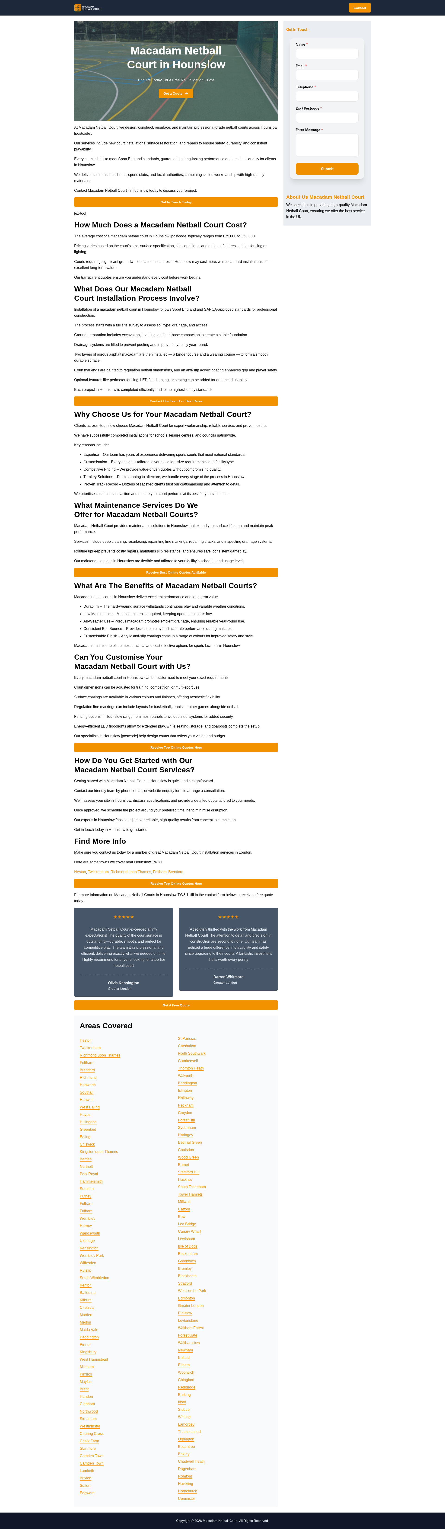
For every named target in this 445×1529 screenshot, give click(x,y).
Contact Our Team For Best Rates (176, 401)
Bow (181, 1217)
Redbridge (186, 1387)
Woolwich (186, 1372)
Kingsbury (88, 1352)
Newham (185, 1350)
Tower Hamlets (190, 1194)
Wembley (87, 1218)
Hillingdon (88, 1122)
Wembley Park (92, 1256)
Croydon (185, 1113)
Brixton (85, 1478)
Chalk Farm (89, 1441)
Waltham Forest (191, 1328)
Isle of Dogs (187, 1246)
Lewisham (186, 1239)
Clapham (87, 1404)
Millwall (184, 1202)
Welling (184, 1417)
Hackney (185, 1179)
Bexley (183, 1454)
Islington (185, 1090)
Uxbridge (87, 1241)
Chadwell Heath (191, 1461)
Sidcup (184, 1409)
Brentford (175, 872)
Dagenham (187, 1469)
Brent (84, 1389)
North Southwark (192, 1053)
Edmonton (186, 1298)
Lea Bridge (187, 1224)
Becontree (186, 1447)
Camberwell (188, 1061)
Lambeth (87, 1471)
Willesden (88, 1263)
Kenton (86, 1285)
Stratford (185, 1283)
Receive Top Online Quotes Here (176, 747)
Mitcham (87, 1367)
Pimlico (86, 1374)
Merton (85, 1322)
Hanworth (88, 1085)
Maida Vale (89, 1330)
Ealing (85, 1137)
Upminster (186, 1498)
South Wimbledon (94, 1278)
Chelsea (87, 1307)
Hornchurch (187, 1491)
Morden (86, 1315)
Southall (86, 1092)
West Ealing (90, 1107)
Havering (185, 1484)
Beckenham (188, 1254)
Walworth (185, 1076)
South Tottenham (192, 1187)
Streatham (88, 1419)
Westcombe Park (192, 1291)
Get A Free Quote (176, 1005)
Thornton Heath (191, 1068)
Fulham (86, 1204)
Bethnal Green (190, 1142)
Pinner (85, 1345)
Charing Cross (92, 1434)
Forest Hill (186, 1120)
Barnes (86, 1159)
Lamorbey (186, 1424)
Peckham (186, 1105)
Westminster (90, 1426)
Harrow (86, 1226)
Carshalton (187, 1046)
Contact (360, 8)
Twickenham (98, 872)
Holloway (186, 1098)
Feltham (159, 872)
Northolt (86, 1166)
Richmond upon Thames (131, 872)
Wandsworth (90, 1233)
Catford (184, 1209)
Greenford (88, 1129)
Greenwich (187, 1261)
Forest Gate (187, 1335)
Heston (80, 872)
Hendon (86, 1396)
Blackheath (187, 1276)
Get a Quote (172, 93)
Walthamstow (189, 1343)
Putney (85, 1196)
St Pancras (187, 1039)
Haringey (185, 1135)
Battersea (87, 1293)
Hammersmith (91, 1181)
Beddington (187, 1083)
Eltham (184, 1365)
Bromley (185, 1268)
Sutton (85, 1486)
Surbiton (87, 1189)
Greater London (191, 1306)
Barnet (183, 1165)
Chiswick (87, 1144)
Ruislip (85, 1270)
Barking (184, 1395)
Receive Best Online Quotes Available (176, 572)
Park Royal (89, 1174)
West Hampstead (94, 1359)
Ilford (182, 1402)
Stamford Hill (188, 1172)
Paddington (89, 1337)
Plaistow (185, 1313)
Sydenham (187, 1128)
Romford (185, 1476)
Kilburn (86, 1300)
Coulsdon (186, 1150)
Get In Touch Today (176, 202)
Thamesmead (189, 1432)
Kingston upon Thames (99, 1152)
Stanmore (88, 1448)
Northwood (89, 1411)
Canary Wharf (189, 1231)
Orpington (186, 1439)
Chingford (186, 1380)
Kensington (89, 1248)
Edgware (87, 1493)
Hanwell (86, 1100)
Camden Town (92, 1456)
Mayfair (86, 1382)
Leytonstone (188, 1320)
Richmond (88, 1077)
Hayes (85, 1115)
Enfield (184, 1358)
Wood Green (188, 1157)
